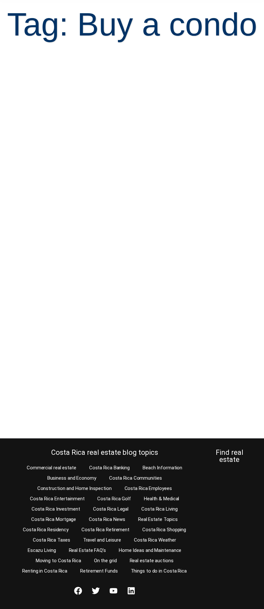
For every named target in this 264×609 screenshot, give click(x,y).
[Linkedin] (131, 591)
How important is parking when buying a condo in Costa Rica (193, 153)
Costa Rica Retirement (105, 530)
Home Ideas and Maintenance (150, 550)
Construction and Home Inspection (74, 488)
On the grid (105, 561)
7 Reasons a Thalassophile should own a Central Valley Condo (58, 158)
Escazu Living (42, 550)
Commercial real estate (51, 468)
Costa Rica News (107, 519)
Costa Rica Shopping (164, 530)
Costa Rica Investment (56, 509)
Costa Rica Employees (148, 488)
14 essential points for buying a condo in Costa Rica (64, 348)
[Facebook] (78, 591)
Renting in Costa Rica (44, 571)
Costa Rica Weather (155, 540)
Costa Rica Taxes (51, 540)
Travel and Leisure (102, 540)
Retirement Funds (99, 571)
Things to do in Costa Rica (159, 571)
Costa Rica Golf (114, 499)
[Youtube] (113, 591)
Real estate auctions (152, 561)
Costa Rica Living (159, 509)
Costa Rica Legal (110, 509)
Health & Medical (161, 499)
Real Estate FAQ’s (87, 550)
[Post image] (68, 94)
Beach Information (162, 468)
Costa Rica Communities (135, 478)
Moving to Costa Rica (58, 561)
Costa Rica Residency (46, 530)
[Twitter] (96, 591)
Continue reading (39, 229)
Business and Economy (71, 478)
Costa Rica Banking (109, 468)
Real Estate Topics (158, 519)
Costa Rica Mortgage (53, 519)
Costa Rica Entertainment (57, 499)
